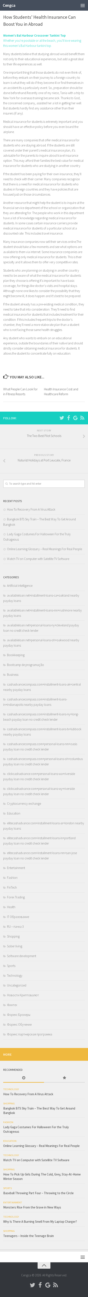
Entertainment (16, 868)
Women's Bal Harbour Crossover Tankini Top (34, 35)
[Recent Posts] (23, 1078)
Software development (21, 956)
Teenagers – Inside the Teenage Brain (28, 1236)
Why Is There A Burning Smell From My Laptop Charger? (40, 1222)
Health (11, 907)
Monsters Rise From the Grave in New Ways (32, 1207)
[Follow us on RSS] (82, 417)
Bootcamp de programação (25, 665)
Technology (14, 975)
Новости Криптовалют (23, 995)
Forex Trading (16, 897)
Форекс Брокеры (18, 1015)
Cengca (9, 5)
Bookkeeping (16, 655)
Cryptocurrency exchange (24, 804)
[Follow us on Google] (75, 417)
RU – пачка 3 (15, 927)
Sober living (14, 946)
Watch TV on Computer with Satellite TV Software (38, 559)
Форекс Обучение (19, 1024)
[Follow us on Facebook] (68, 417)
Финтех (12, 1005)
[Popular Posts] (64, 1078)
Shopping (13, 936)
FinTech (12, 887)
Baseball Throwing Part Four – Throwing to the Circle (38, 1193)
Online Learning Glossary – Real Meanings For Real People (44, 549)
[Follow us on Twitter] (61, 417)
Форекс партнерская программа (29, 1034)
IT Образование (18, 917)
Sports (11, 966)
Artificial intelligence (19, 586)
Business (12, 675)
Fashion (12, 878)
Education (13, 813)
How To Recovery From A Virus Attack (31, 509)
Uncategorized (16, 985)
